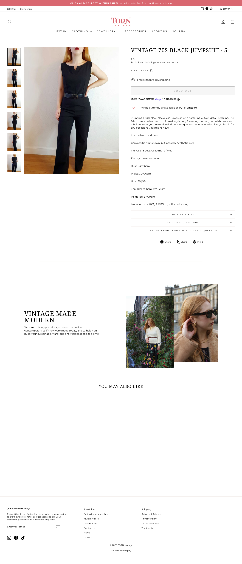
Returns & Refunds (151, 514)
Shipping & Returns (183, 222)
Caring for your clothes (96, 514)
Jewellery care (91, 518)
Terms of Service (150, 523)
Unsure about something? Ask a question (183, 230)
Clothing (80, 31)
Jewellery (107, 31)
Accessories (135, 31)
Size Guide (89, 509)
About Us (159, 31)
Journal (180, 31)
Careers (88, 537)
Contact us (26, 9)
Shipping (150, 62)
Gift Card (11, 9)
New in (61, 31)
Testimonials (90, 523)
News (87, 532)
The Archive (148, 528)
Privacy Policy (149, 518)
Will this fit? (183, 214)
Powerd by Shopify (121, 550)
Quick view (34, 466)
